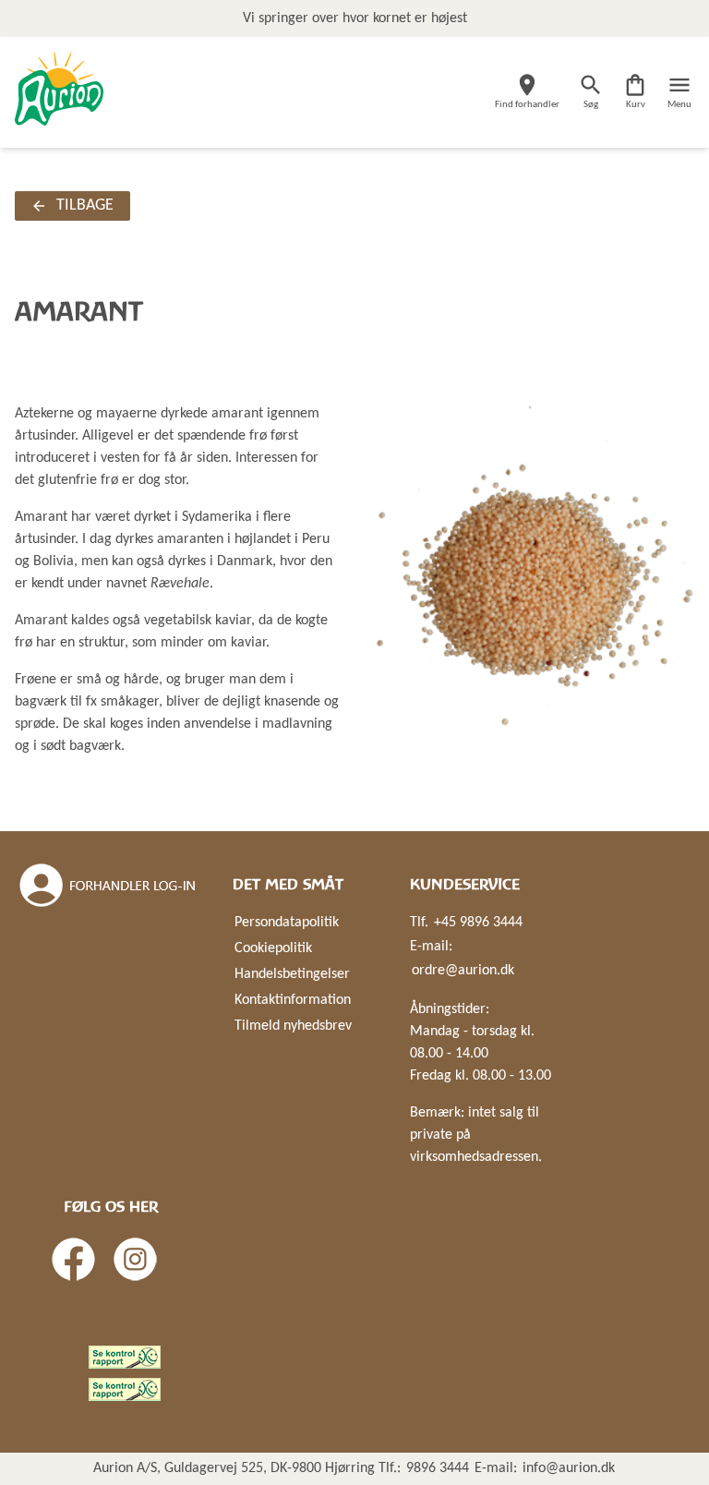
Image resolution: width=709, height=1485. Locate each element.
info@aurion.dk (569, 1468)
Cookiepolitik (273, 948)
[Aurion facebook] (73, 1259)
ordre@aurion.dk (463, 970)
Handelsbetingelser (292, 974)
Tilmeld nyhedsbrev (293, 1026)
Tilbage (85, 205)
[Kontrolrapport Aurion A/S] (124, 1389)
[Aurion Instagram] (135, 1259)
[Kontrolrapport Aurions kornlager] (124, 1357)
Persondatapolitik (286, 922)
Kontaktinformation (292, 1000)
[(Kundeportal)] (109, 886)
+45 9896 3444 (478, 922)
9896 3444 (437, 1468)
